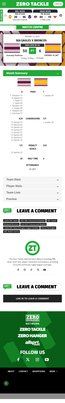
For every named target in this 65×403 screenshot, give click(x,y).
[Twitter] (28, 360)
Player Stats (14, 186)
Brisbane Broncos (11, 224)
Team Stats (13, 179)
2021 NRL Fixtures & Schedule (32, 220)
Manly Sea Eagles (48, 228)
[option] (20, 15)
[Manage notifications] (6, 383)
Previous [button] (5, 15)
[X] (39, 270)
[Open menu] (4, 4)
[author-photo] (32, 255)
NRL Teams (51, 220)
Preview (11, 199)
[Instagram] (26, 270)
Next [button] (60, 15)
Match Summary (16, 73)
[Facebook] (19, 270)
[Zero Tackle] (32, 4)
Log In (58, 4)
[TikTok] (32, 270)
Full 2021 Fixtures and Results (33, 224)
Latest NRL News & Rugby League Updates (21, 228)
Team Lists (13, 192)
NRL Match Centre (11, 231)
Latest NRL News (11, 220)
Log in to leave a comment (32, 298)
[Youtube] (45, 270)
